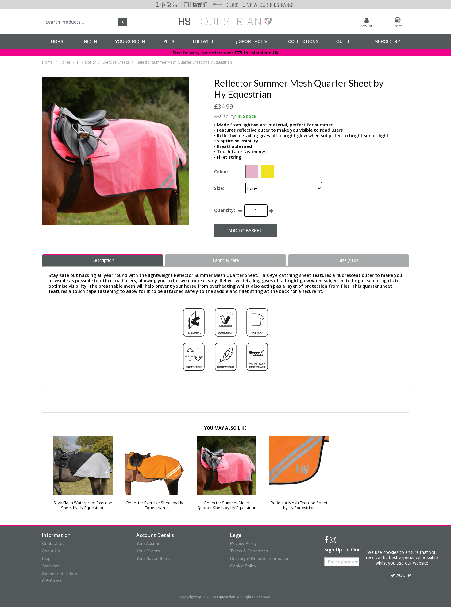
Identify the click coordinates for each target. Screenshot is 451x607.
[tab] (102, 260)
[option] (83, 473)
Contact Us (53, 543)
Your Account (149, 543)
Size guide (349, 260)
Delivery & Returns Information (260, 558)
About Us (51, 550)
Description (102, 260)
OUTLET (344, 41)
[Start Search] (122, 22)
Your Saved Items (153, 558)
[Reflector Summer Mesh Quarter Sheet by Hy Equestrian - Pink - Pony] (226, 465)
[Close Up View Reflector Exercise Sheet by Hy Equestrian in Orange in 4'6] (154, 465)
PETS (168, 41)
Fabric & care (226, 260)
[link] (326, 540)
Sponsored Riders (59, 573)
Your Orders (148, 550)
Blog (46, 558)
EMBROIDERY (386, 41)
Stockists (50, 565)
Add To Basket (245, 230)
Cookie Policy (243, 565)
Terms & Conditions (249, 550)
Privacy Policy (243, 543)
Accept (405, 575)
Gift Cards (52, 580)
